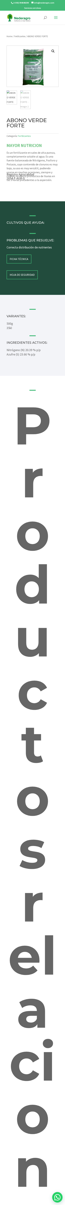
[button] (53, 51)
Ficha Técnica (19, 259)
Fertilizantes (19, 36)
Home (9, 36)
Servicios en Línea (32, 8)
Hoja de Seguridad (22, 274)
